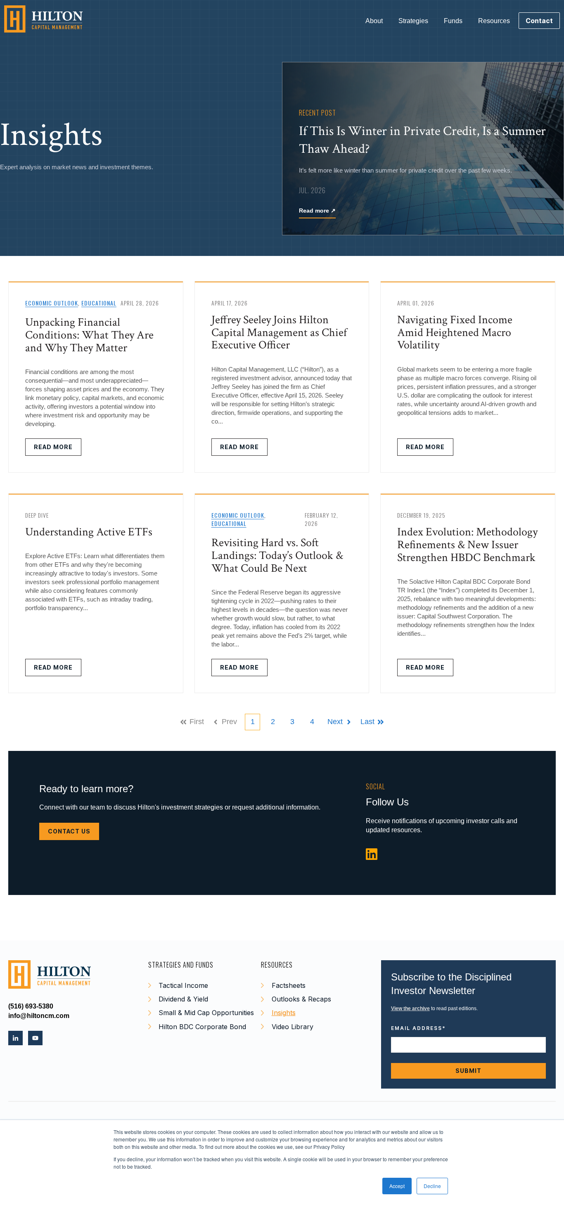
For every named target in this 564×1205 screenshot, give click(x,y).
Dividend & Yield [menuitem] (183, 999)
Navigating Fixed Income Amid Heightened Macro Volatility (454, 332)
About (374, 20)
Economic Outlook (51, 302)
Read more (317, 210)
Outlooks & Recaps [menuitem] (301, 999)
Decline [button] (432, 1185)
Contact (539, 21)
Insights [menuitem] (284, 1013)
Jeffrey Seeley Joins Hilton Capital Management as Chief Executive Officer (279, 332)
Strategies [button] (413, 20)
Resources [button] (494, 20)
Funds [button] (453, 20)
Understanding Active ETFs (88, 532)
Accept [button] (397, 1185)
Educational (98, 302)
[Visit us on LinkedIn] (371, 854)
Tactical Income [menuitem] (183, 985)
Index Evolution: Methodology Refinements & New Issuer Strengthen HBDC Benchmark (467, 544)
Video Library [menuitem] (292, 1027)
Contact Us (69, 831)
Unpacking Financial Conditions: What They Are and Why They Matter (89, 335)
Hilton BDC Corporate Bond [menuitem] (202, 1027)
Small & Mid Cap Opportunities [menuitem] (206, 1013)
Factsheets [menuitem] (289, 985)
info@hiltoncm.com (38, 1015)
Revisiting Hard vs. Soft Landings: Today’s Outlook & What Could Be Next (277, 555)
